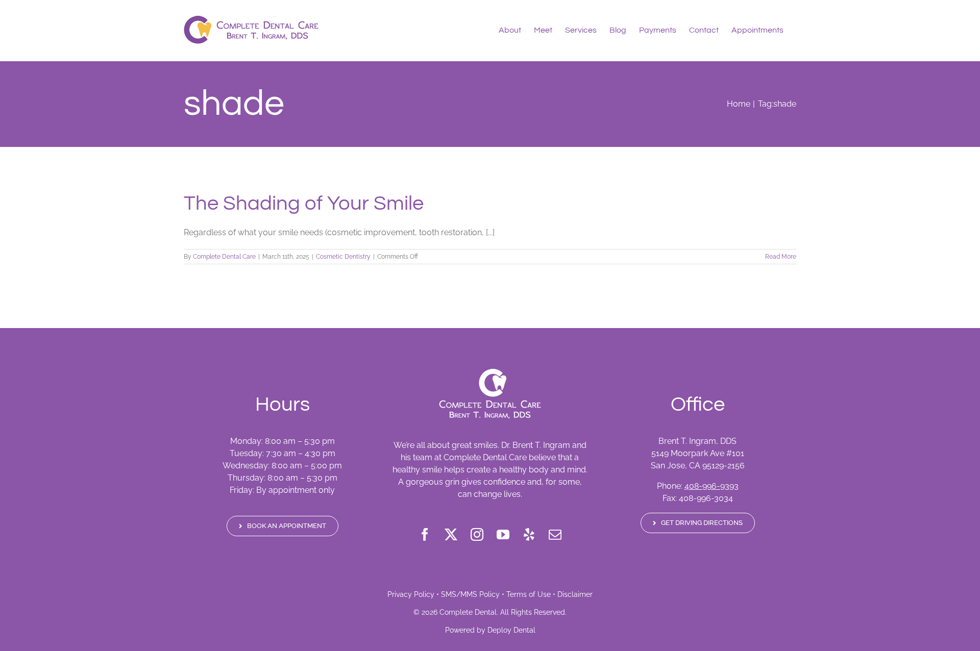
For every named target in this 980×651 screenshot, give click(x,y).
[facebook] (424, 534)
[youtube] (503, 534)
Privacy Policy (410, 594)
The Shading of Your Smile (304, 203)
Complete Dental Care (224, 256)
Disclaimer (575, 594)
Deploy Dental (511, 630)
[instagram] (477, 534)
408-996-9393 (711, 486)
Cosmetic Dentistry (343, 256)
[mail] (555, 534)
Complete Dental (468, 612)
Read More (780, 256)
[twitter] (450, 534)
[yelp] (529, 534)
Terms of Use (528, 594)
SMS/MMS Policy (470, 594)
